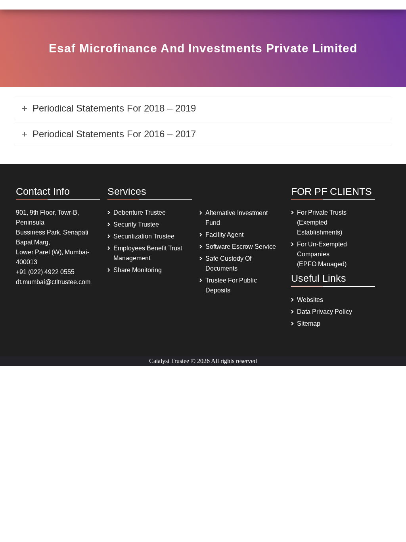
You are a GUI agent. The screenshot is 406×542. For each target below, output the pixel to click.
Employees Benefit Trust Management (147, 253)
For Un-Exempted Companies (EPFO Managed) (322, 254)
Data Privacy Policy (324, 311)
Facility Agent (224, 234)
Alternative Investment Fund (236, 217)
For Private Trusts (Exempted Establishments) (322, 222)
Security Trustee (136, 224)
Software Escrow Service (240, 246)
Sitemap (308, 323)
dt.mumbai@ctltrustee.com (53, 282)
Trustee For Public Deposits (231, 285)
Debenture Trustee (139, 212)
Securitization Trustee (143, 236)
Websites (310, 299)
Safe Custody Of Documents (228, 263)
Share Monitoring (137, 270)
